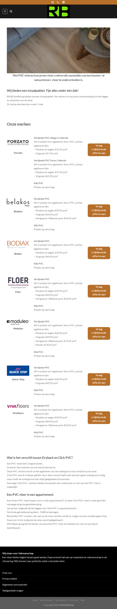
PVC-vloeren (47, 600)
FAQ (83, 600)
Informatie (61, 600)
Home (35, 600)
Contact (74, 600)
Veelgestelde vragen (12, 590)
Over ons (7, 572)
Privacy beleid (9, 578)
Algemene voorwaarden (14, 584)
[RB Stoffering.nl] (58, 11)
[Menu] (5, 11)
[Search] (11, 11)
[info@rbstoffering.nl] (53, 2)
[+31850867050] (58, 2)
